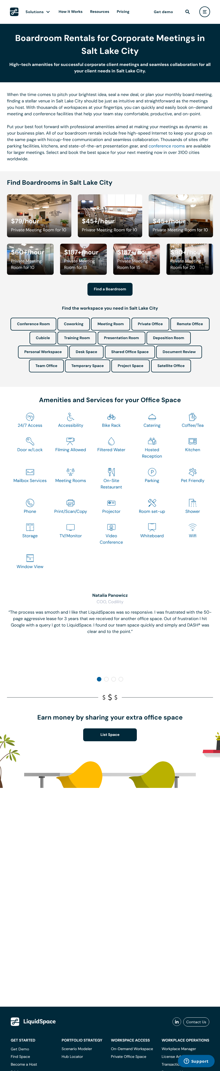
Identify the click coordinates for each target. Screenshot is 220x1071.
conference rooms (167, 146)
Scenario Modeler (77, 1049)
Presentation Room (121, 338)
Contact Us (196, 1022)
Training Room (77, 338)
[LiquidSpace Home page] (14, 12)
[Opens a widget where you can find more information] (196, 1061)
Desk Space (86, 352)
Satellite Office (171, 366)
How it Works (71, 11)
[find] (187, 11)
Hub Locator (72, 1056)
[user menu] (204, 11)
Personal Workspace (43, 352)
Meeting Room (110, 324)
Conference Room (33, 324)
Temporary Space (87, 366)
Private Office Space (128, 1056)
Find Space (20, 1056)
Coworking (73, 324)
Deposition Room (168, 338)
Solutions (34, 11)
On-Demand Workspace (132, 1049)
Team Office (46, 366)
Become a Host (24, 1064)
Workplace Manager (179, 1049)
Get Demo (20, 1049)
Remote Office (190, 324)
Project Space (131, 366)
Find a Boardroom (110, 289)
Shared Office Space (130, 352)
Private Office (150, 324)
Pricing (123, 11)
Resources (99, 11)
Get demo (163, 11)
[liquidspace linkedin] (177, 1021)
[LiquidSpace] (33, 1021)
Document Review (179, 352)
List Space (110, 734)
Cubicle (43, 338)
